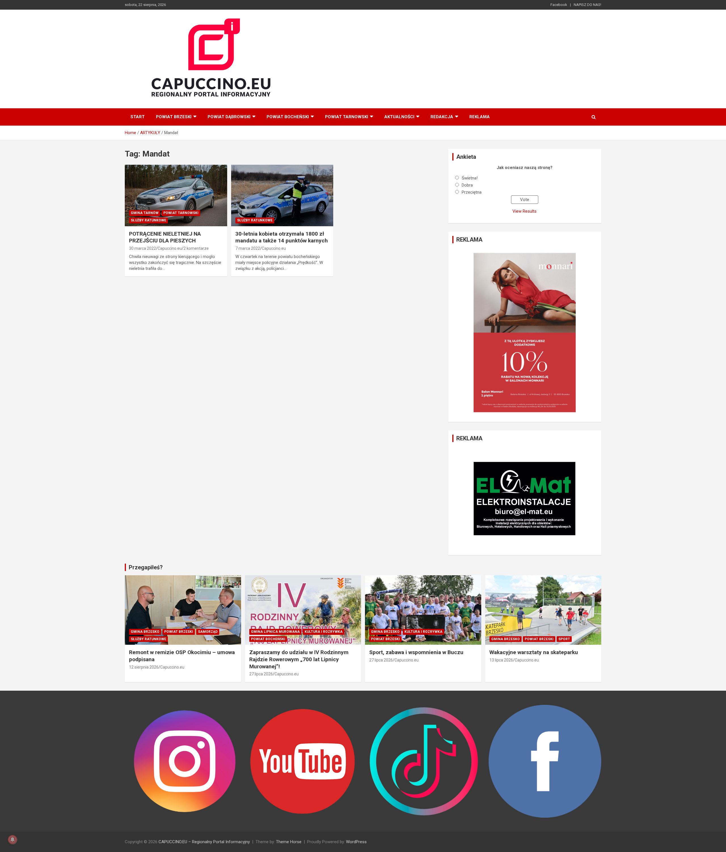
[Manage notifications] (12, 839)
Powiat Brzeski (173, 116)
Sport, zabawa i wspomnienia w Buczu (416, 652)
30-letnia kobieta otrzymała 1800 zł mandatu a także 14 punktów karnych (281, 237)
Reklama (479, 116)
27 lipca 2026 (261, 674)
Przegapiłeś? (146, 567)
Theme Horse (288, 841)
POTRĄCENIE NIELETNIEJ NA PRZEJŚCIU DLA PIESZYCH (165, 237)
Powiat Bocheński (288, 116)
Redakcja (441, 116)
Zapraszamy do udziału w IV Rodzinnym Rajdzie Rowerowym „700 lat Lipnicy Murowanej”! (299, 659)
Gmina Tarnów (145, 213)
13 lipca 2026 (501, 660)
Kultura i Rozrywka (324, 632)
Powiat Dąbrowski (229, 116)
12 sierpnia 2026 (144, 667)
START (137, 116)
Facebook (558, 5)
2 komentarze (196, 248)
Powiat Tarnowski (346, 116)
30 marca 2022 (142, 248)
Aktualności (399, 116)
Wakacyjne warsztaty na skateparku (533, 652)
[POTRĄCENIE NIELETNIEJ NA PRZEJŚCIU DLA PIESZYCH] (175, 196)
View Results (524, 211)
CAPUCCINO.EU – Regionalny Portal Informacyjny (204, 841)
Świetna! (470, 178)
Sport (564, 639)
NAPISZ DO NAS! (587, 5)
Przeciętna (472, 192)
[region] (524, 333)
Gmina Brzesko (145, 632)
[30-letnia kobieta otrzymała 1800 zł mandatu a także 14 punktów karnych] (282, 196)
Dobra (467, 185)
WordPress (356, 841)
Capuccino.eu (170, 248)
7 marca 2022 (247, 248)
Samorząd (208, 632)
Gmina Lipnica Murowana (275, 632)
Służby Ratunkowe (148, 220)
